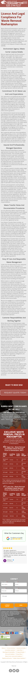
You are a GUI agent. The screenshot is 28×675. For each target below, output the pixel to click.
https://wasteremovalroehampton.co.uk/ (14, 621)
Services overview (11, 648)
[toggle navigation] (25, 2)
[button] (3, 555)
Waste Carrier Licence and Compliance (13, 656)
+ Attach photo (7, 605)
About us (3, 648)
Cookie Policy (19, 650)
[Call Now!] (14, 5)
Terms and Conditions (10, 654)
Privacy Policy (19, 654)
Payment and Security (7, 658)
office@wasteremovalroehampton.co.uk (15, 620)
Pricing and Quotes (20, 652)
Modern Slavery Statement (19, 658)
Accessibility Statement (10, 650)
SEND (20, 605)
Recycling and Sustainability (9, 652)
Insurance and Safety (21, 648)
